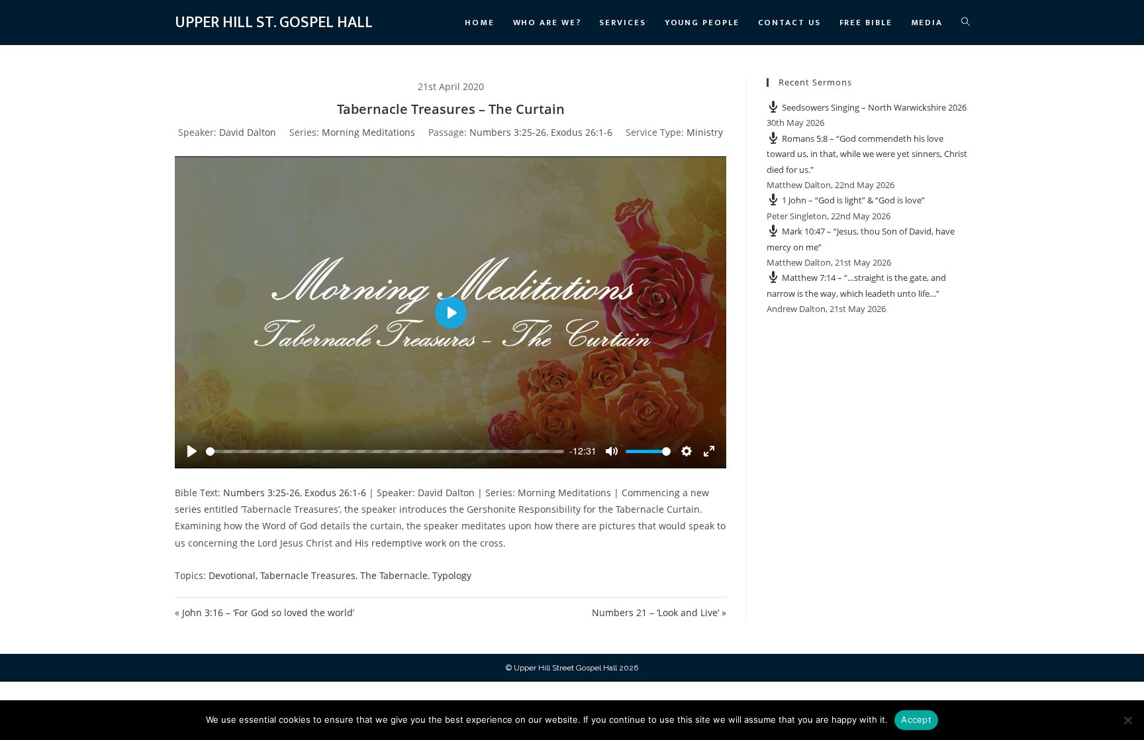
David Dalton (247, 132)
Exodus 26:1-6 (581, 132)
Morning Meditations (368, 132)
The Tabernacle (394, 575)
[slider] (385, 451)
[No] (1127, 720)
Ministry (705, 132)
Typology (451, 575)
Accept (916, 719)
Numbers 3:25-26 (507, 132)
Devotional (232, 575)
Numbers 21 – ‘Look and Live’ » (659, 612)
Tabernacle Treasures (308, 575)
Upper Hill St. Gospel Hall (274, 22)
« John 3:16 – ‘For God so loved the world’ (264, 612)
